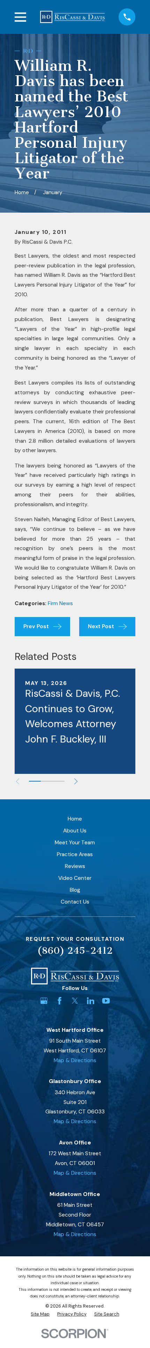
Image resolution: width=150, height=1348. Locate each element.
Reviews (75, 866)
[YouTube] (106, 1001)
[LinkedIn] (91, 1001)
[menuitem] (40, 1314)
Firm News (60, 603)
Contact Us (75, 901)
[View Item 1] (35, 781)
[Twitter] (75, 1001)
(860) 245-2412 (75, 950)
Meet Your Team (75, 842)
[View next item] (76, 781)
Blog (75, 889)
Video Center (74, 878)
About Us (75, 830)
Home (75, 818)
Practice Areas (75, 854)
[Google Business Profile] (44, 1001)
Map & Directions (75, 1060)
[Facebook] (59, 1001)
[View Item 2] (47, 781)
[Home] (72, 16)
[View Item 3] (59, 781)
